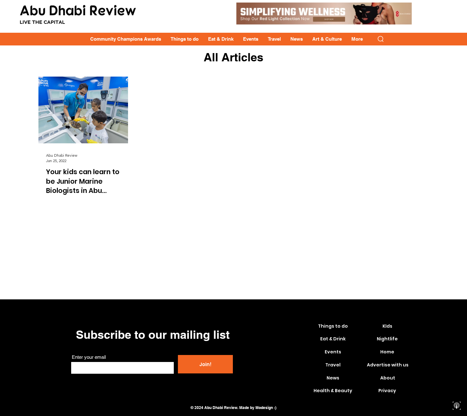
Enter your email (89, 357)
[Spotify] (457, 395)
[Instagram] (457, 372)
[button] (380, 39)
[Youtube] (457, 383)
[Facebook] (457, 361)
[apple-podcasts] (457, 406)
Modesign (264, 407)
